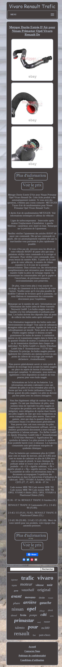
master (47, 622)
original (43, 589)
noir (50, 585)
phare (16, 603)
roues (50, 598)
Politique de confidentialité (32, 655)
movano (30, 597)
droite (42, 597)
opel (31, 609)
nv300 (45, 628)
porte (16, 591)
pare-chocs (44, 635)
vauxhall (27, 590)
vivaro (45, 578)
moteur (26, 584)
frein (23, 615)
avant (16, 596)
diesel (14, 615)
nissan (18, 609)
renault (21, 633)
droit (50, 610)
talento (20, 628)
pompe (33, 615)
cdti (44, 614)
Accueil (32, 646)
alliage (42, 611)
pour (33, 627)
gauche (45, 603)
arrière (29, 602)
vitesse (40, 585)
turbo (52, 616)
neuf (39, 622)
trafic (27, 578)
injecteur (14, 580)
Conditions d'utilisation (32, 660)
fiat (34, 635)
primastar (24, 620)
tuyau (14, 585)
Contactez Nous (32, 651)
